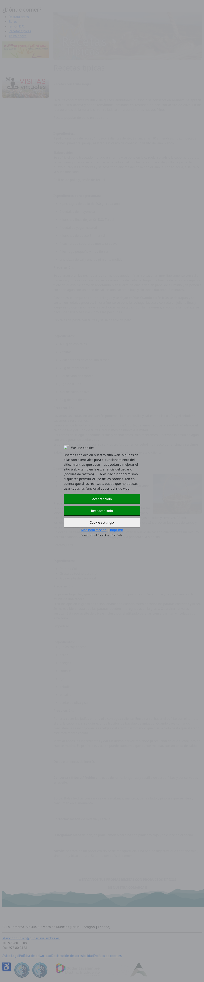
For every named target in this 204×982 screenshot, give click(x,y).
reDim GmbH (116, 534)
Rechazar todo (102, 511)
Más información (94, 530)
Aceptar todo (102, 499)
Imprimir (116, 530)
